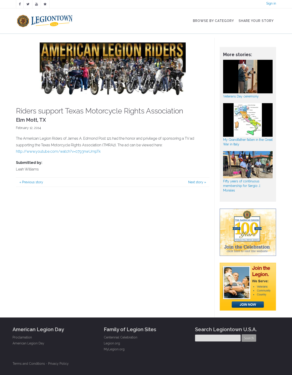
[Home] (45, 20)
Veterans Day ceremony (241, 96)
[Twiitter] (28, 4)
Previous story (31, 182)
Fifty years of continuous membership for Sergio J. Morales (242, 185)
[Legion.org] (45, 4)
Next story (197, 182)
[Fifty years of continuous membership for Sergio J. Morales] (248, 164)
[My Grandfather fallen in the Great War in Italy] (248, 120)
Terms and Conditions (29, 363)
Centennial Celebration (120, 337)
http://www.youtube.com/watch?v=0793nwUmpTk (58, 151)
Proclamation (22, 337)
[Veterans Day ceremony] (248, 76)
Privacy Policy (58, 363)
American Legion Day (28, 343)
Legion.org (112, 343)
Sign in (271, 3)
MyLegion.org (114, 349)
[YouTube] (36, 4)
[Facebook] (19, 4)
